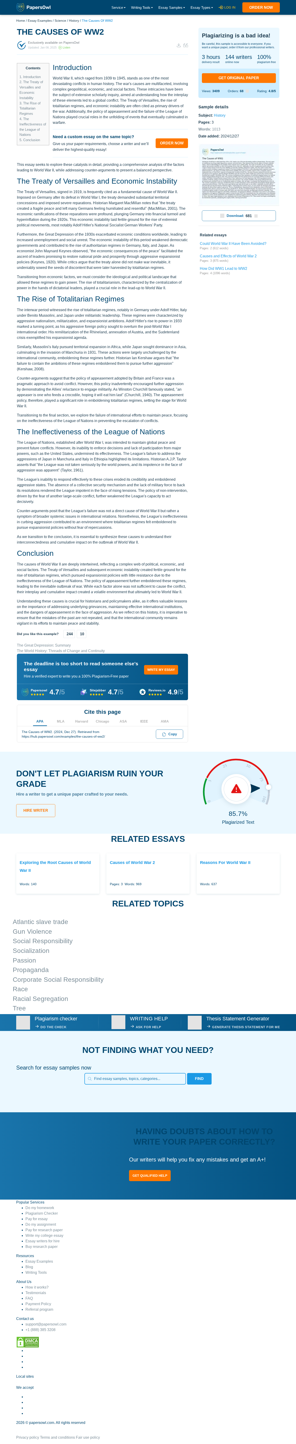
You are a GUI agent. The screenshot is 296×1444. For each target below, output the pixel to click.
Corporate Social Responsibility (58, 979)
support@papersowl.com (45, 1324)
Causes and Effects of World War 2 (228, 256)
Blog (29, 1267)
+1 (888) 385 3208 (40, 1330)
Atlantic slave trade (40, 921)
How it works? (37, 1287)
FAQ (29, 1298)
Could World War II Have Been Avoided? (233, 244)
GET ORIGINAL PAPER (239, 78)
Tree (19, 1008)
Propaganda (31, 969)
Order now (261, 7)
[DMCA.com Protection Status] (27, 1342)
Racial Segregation (40, 998)
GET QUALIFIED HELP (150, 1175)
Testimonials (35, 1293)
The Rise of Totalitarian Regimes (29, 108)
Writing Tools (140, 7)
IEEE (144, 721)
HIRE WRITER (35, 810)
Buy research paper (41, 1247)
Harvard (81, 721)
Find (199, 1079)
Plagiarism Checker (41, 1213)
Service (117, 7)
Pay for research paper (44, 1230)
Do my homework (39, 1208)
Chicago (102, 721)
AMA (165, 721)
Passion (24, 960)
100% (264, 57)
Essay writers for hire (42, 1241)
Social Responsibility (43, 941)
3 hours (211, 57)
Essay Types (200, 7)
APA (39, 721)
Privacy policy (27, 1437)
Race (20, 989)
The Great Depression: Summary (44, 645)
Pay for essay (36, 1219)
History (74, 20)
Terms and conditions (57, 1437)
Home (20, 20)
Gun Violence (32, 931)
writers (238, 57)
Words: (209, 129)
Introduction (30, 77)
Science (60, 20)
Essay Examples (40, 20)
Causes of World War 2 (132, 862)
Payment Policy (38, 1304)
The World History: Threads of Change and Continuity (61, 651)
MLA (61, 721)
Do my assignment (40, 1224)
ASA (123, 721)
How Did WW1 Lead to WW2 (223, 269)
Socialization (31, 950)
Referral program (39, 1309)
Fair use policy (88, 1437)
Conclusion (29, 140)
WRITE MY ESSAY (161, 670)
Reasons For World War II (225, 862)
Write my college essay (44, 1235)
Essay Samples (170, 7)
